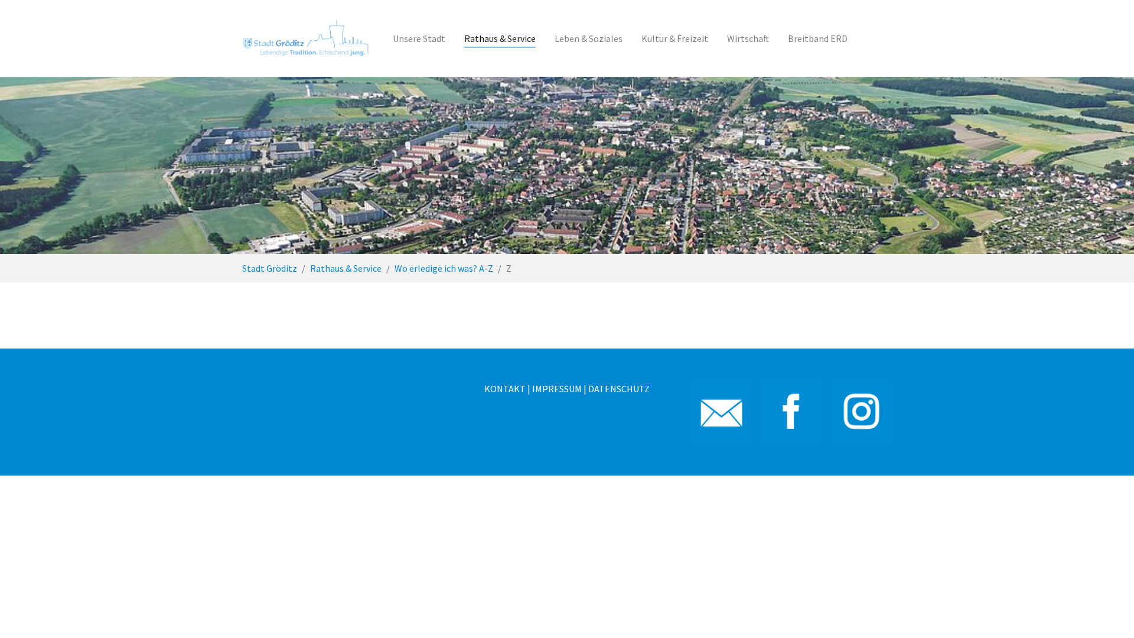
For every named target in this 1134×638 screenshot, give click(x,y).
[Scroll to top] (1108, 612)
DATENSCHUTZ (619, 389)
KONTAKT (505, 389)
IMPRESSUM (557, 389)
